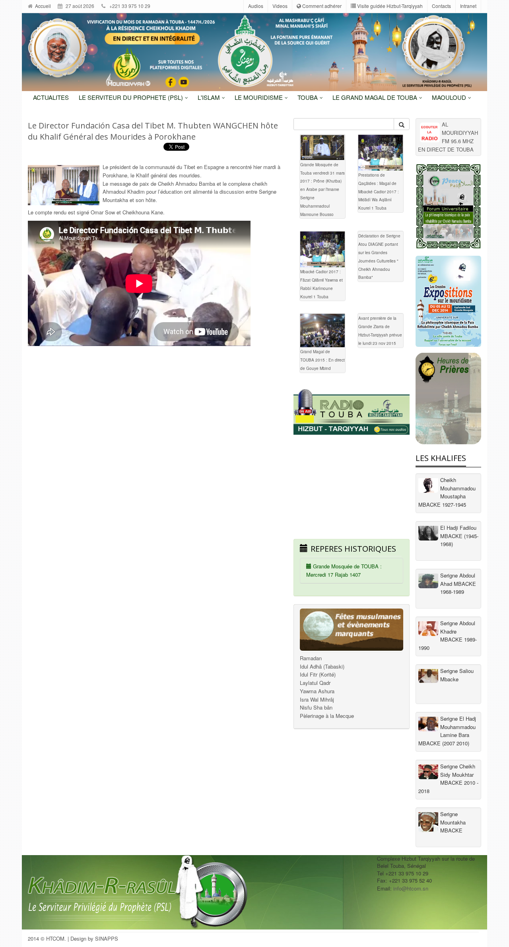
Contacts (441, 5)
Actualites (51, 97)
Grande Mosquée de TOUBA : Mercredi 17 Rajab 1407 (344, 570)
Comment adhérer (321, 5)
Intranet (468, 5)
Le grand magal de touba (375, 97)
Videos (280, 5)
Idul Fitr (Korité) (318, 674)
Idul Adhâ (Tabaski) (322, 666)
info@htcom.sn (410, 888)
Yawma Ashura (317, 691)
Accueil (42, 5)
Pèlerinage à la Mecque (327, 715)
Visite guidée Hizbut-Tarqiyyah (389, 5)
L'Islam (209, 97)
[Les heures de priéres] (448, 398)
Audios (255, 5)
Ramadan (311, 658)
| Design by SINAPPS (93, 938)
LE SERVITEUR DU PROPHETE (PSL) (132, 97)
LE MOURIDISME (259, 97)
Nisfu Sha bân (316, 707)
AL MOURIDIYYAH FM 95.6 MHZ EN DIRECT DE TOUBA (448, 137)
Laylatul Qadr (315, 682)
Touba (308, 97)
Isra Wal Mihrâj (317, 699)
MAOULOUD (450, 97)
